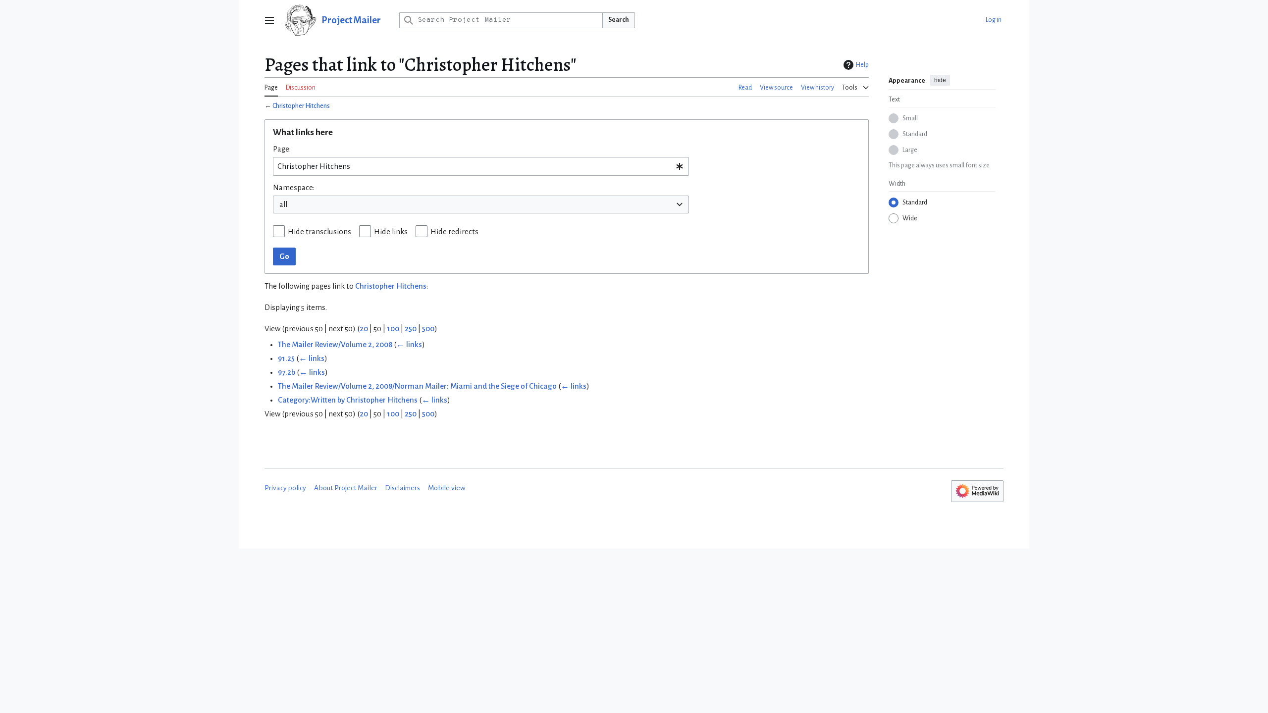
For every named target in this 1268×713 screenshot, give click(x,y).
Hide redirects (454, 232)
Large (909, 150)
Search (618, 19)
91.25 (286, 358)
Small (910, 118)
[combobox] (481, 166)
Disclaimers (402, 488)
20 (364, 329)
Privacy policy (285, 488)
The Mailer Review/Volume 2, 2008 (335, 345)
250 (411, 329)
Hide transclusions (319, 232)
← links (409, 345)
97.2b (286, 372)
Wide (909, 218)
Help (862, 64)
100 (393, 329)
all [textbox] (283, 204)
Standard (914, 134)
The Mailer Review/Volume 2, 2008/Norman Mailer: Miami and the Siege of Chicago (417, 386)
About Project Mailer (345, 488)
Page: (282, 149)
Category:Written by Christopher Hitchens (348, 400)
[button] (269, 20)
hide (940, 80)
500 (428, 329)
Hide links (391, 232)
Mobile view (447, 488)
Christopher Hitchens (301, 105)
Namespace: (294, 188)
